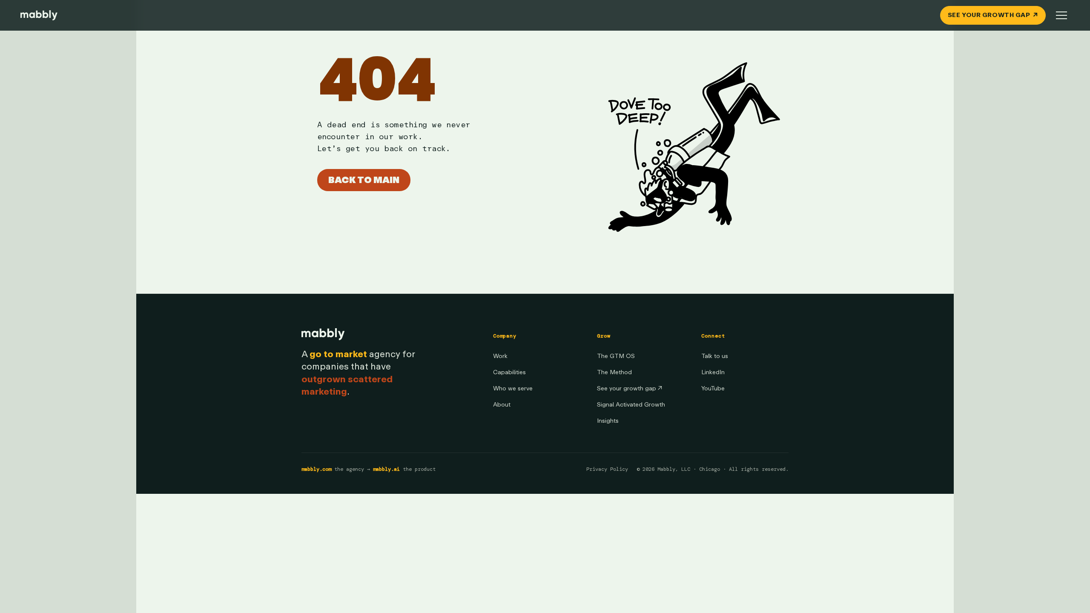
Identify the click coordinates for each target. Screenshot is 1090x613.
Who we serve (513, 388)
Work (500, 356)
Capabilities (509, 372)
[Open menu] (1061, 15)
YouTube (713, 388)
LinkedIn (713, 372)
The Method (614, 372)
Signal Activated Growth (631, 405)
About (502, 405)
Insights (608, 421)
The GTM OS (616, 356)
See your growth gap (629, 388)
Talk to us (714, 356)
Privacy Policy (607, 469)
